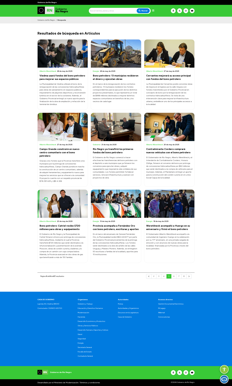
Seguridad (82, 339)
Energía (80, 343)
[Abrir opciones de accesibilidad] (224, 369)
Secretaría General (85, 347)
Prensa (120, 304)
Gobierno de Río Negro (46, 20)
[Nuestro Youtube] (192, 10)
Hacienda (81, 317)
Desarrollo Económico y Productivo (91, 321)
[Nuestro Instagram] (185, 10)
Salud (80, 334)
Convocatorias (164, 317)
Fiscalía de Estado (85, 352)
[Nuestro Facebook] (173, 10)
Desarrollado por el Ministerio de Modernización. (58, 382)
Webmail (161, 313)
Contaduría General (85, 356)
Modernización (83, 313)
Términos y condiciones (89, 382)
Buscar (144, 11)
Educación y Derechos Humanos (90, 308)
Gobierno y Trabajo (85, 304)
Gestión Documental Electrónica (170, 304)
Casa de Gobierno (125, 317)
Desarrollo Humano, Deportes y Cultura (93, 330)
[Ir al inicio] (54, 11)
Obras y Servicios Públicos (88, 326)
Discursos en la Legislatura (128, 313)
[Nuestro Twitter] (179, 10)
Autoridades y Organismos (128, 308)
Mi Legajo (162, 308)
